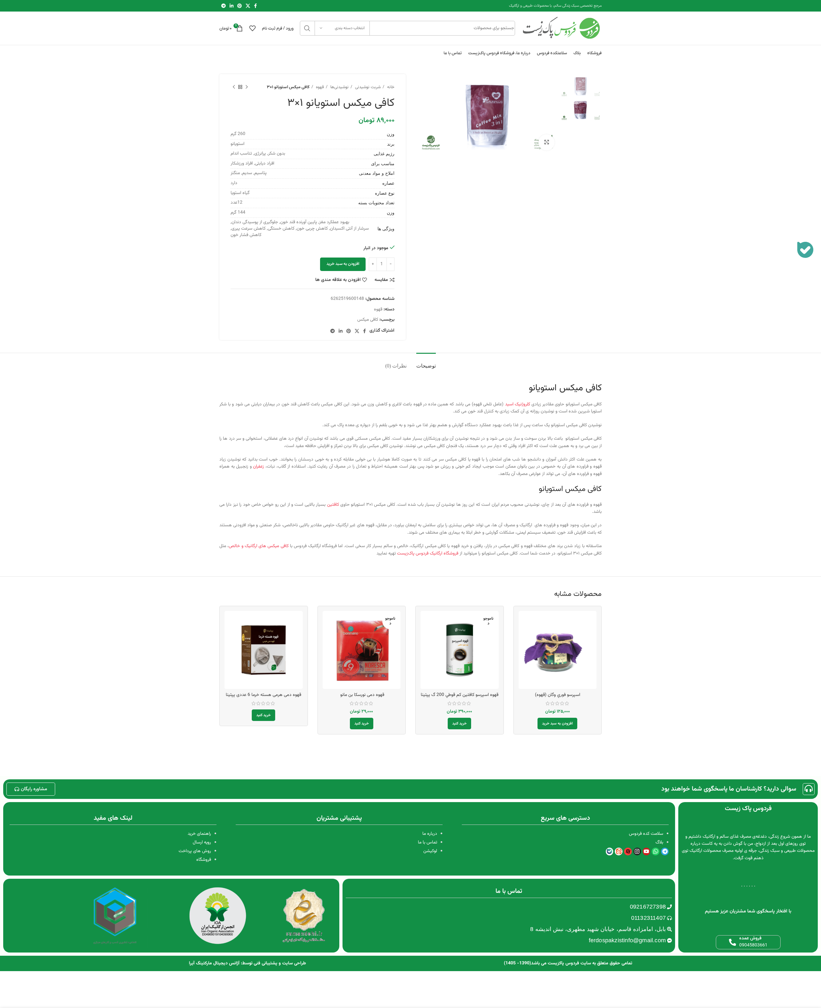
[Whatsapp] (655, 851)
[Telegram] (665, 851)
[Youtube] (646, 851)
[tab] (426, 362)
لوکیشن (430, 851)
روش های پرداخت (195, 851)
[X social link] (248, 6)
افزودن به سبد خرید (342, 264)
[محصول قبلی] (246, 87)
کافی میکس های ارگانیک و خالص (258, 546)
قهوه (319, 87)
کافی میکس (367, 319)
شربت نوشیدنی (367, 87)
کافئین (333, 504)
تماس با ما (427, 842)
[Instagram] (637, 851)
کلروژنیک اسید (517, 404)
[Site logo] (561, 28)
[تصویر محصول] (362, 650)
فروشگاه (203, 859)
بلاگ (659, 842)
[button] (557, 723)
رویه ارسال (202, 842)
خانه (390, 87)
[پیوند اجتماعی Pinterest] (239, 6)
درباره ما (429, 833)
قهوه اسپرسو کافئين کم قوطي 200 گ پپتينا (459, 695)
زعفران (258, 466)
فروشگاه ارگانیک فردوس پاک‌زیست (427, 553)
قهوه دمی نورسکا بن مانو (361, 695)
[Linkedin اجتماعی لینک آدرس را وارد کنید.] (231, 6)
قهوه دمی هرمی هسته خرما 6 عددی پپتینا (263, 695)
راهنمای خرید (199, 833)
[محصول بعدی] (234, 87)
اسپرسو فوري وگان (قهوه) (557, 695)
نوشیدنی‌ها (339, 87)
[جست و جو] (307, 28)
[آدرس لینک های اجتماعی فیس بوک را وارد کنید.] (255, 6)
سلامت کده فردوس (646, 833)
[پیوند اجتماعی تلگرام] (223, 6)
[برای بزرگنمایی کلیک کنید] (546, 142)
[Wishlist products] (252, 28)
